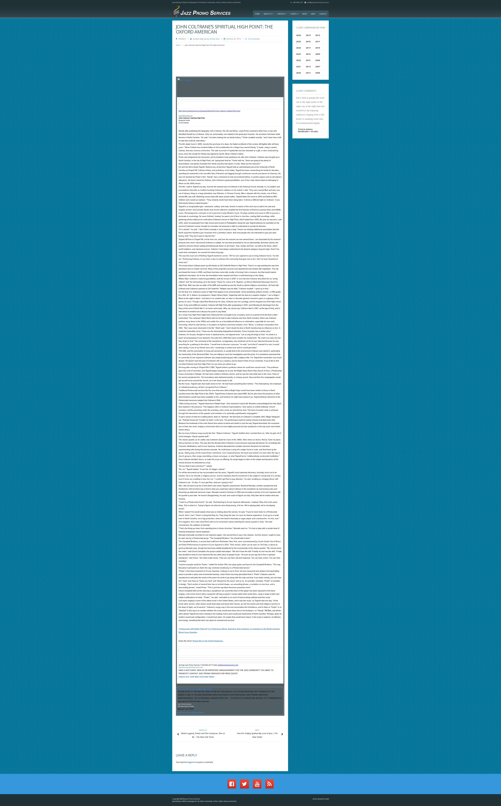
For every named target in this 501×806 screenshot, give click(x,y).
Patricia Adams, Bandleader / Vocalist (308, 130)
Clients (293, 14)
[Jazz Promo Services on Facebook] (231, 785)
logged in (191, 762)
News (304, 14)
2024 (298, 47)
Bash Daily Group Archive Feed (207, 39)
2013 (308, 72)
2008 (317, 60)
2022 (298, 60)
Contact (323, 14)
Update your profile (193, 689)
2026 (298, 35)
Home (257, 14)
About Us (268, 14)
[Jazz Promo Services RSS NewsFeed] (269, 785)
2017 (308, 47)
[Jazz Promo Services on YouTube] (257, 785)
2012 (317, 35)
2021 (298, 66)
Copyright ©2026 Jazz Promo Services (186, 799)
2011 (317, 41)
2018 (308, 41)
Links (313, 14)
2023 (298, 54)
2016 (308, 54)
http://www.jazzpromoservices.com (191, 667)
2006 (317, 72)
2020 (298, 72)
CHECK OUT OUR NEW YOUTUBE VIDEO (196, 677)
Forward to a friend (206, 689)
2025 (298, 41)
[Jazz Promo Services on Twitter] (244, 785)
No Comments (254, 39)
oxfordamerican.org (185, 116)
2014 (308, 66)
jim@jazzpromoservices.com (318, 2)
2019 (308, 35)
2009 (317, 54)
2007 (317, 66)
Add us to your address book (191, 712)
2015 (308, 60)
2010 (317, 47)
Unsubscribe (182, 689)
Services (281, 14)
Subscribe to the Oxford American (208, 641)
